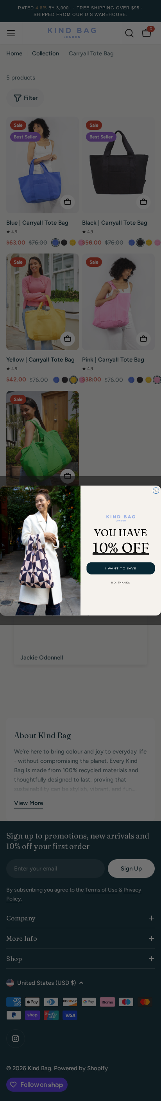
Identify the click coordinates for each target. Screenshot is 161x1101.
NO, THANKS (120, 582)
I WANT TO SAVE (120, 568)
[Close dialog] (156, 490)
